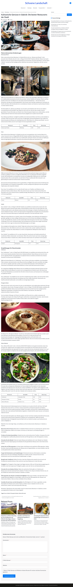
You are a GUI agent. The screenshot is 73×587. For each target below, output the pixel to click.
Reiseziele (35, 7)
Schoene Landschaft (36, 3)
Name (4, 555)
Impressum (32, 585)
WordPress (55, 585)
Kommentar (6, 540)
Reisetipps (30, 7)
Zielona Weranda (22, 493)
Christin (10, 19)
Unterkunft (49, 7)
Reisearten (23, 7)
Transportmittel (42, 7)
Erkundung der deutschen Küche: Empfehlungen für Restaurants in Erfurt (41, 517)
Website (5, 565)
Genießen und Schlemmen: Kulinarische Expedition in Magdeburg (24, 517)
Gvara (5, 493)
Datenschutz (36, 585)
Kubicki (8, 493)
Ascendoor (46, 585)
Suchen (52, 12)
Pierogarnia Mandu (14, 493)
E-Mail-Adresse (7, 560)
